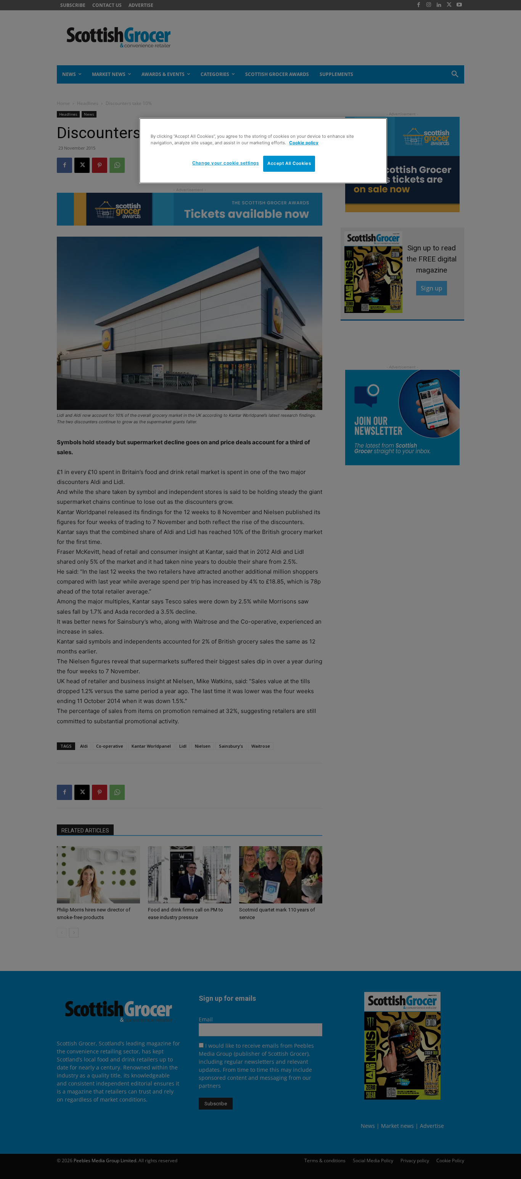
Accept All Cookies (289, 163)
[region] (263, 151)
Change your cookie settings (225, 163)
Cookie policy (303, 142)
